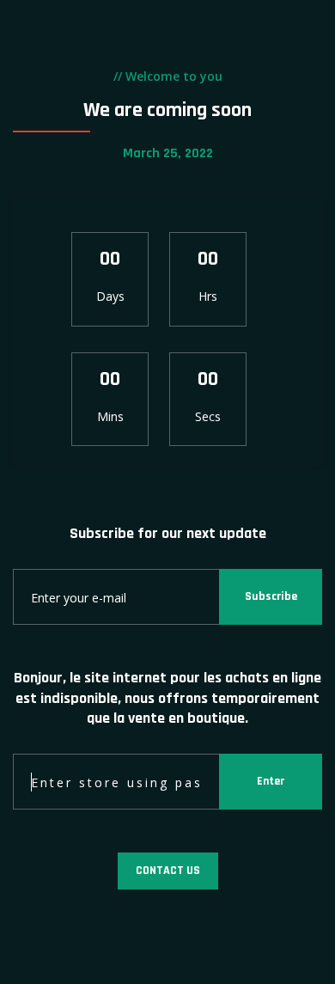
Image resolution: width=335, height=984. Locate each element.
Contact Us (168, 870)
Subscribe (271, 596)
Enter (270, 781)
